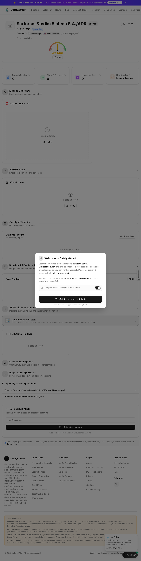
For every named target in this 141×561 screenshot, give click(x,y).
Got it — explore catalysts (72, 299)
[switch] (97, 287)
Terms (66, 278)
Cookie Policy (83, 278)
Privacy (73, 278)
